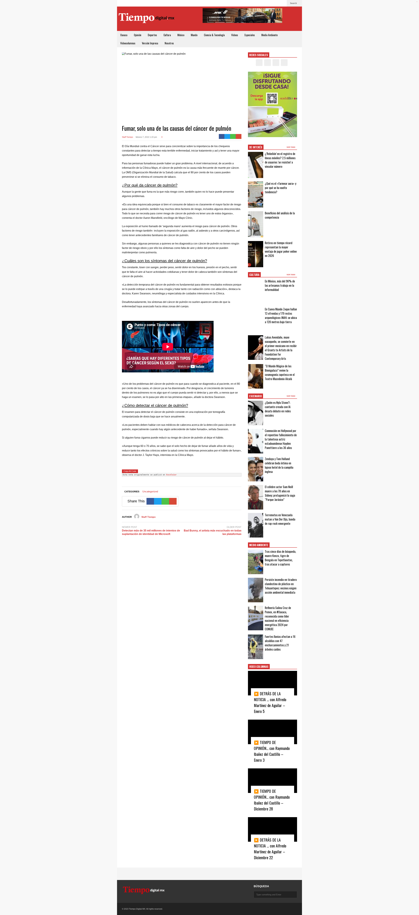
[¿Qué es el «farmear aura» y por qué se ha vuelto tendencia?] (255, 194)
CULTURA (254, 275)
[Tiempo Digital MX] (146, 18)
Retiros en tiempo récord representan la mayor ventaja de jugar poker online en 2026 (281, 249)
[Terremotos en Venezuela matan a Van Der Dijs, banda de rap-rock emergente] (255, 525)
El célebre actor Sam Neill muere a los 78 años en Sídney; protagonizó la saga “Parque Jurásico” (280, 493)
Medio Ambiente (269, 35)
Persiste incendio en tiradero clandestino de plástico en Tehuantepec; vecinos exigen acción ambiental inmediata (281, 585)
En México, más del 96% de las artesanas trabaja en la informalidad (280, 285)
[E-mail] (238, 136)
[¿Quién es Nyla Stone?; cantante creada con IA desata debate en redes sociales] (255, 413)
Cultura (167, 35)
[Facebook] (267, 3)
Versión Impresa (150, 43)
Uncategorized (150, 491)
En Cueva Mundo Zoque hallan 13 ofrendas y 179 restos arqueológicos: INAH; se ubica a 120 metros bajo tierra (281, 315)
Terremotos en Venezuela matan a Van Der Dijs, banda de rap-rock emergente (280, 519)
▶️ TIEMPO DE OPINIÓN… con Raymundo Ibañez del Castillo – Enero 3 (272, 751)
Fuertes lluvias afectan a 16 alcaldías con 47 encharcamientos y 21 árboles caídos (280, 642)
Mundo (194, 35)
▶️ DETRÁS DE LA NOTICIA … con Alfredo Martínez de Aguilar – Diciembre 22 (270, 848)
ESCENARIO (255, 396)
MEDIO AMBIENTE (258, 545)
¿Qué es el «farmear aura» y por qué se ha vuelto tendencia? (280, 187)
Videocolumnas (127, 43)
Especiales (250, 35)
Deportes (152, 35)
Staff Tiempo (127, 137)
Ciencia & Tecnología (214, 35)
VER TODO (291, 147)
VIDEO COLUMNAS (258, 667)
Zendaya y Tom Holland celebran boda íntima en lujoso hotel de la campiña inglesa (279, 465)
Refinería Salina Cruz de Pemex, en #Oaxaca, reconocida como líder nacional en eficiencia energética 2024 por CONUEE (278, 618)
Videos (234, 35)
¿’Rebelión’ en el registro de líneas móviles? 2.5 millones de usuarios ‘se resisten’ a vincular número (280, 160)
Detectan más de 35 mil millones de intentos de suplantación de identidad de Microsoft (151, 532)
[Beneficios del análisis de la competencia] (255, 224)
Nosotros (169, 43)
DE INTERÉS (255, 147)
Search (293, 3)
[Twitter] (272, 3)
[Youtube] (283, 3)
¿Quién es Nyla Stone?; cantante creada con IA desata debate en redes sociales (278, 408)
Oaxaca (123, 35)
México (180, 35)
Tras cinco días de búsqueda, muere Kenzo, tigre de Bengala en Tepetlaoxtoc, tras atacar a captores (280, 557)
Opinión (137, 35)
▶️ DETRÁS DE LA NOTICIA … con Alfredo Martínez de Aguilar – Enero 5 (270, 702)
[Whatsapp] (233, 136)
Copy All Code (130, 471)
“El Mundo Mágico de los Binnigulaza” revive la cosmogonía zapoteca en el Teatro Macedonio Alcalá (280, 372)
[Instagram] (277, 3)
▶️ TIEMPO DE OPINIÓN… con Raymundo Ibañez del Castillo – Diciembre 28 (272, 800)
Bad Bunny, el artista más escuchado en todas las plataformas (212, 532)
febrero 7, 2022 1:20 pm (146, 137)
